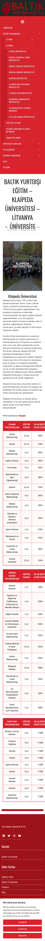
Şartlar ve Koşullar (9, 857)
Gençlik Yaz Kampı (13, 137)
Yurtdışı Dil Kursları (12, 143)
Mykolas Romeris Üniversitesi (21, 72)
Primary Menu (22, 22)
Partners (5, 887)
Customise (22, 929)
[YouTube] (19, 836)
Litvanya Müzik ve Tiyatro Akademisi (19, 109)
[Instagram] (14, 836)
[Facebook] (4, 836)
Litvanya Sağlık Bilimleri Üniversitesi (19, 85)
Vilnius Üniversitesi (17, 51)
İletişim (6, 167)
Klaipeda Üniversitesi (18, 78)
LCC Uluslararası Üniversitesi (22, 116)
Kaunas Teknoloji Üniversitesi (22, 66)
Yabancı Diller (7, 877)
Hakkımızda (7, 27)
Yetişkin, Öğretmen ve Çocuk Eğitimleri (18, 130)
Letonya (9, 39)
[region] (22, 919)
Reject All (22, 936)
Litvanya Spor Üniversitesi (20, 93)
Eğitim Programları (11, 33)
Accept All (22, 922)
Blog (5, 161)
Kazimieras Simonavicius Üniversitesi (19, 100)
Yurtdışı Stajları (13, 122)
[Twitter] (9, 836)
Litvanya (9, 45)
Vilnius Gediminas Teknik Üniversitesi (19, 59)
